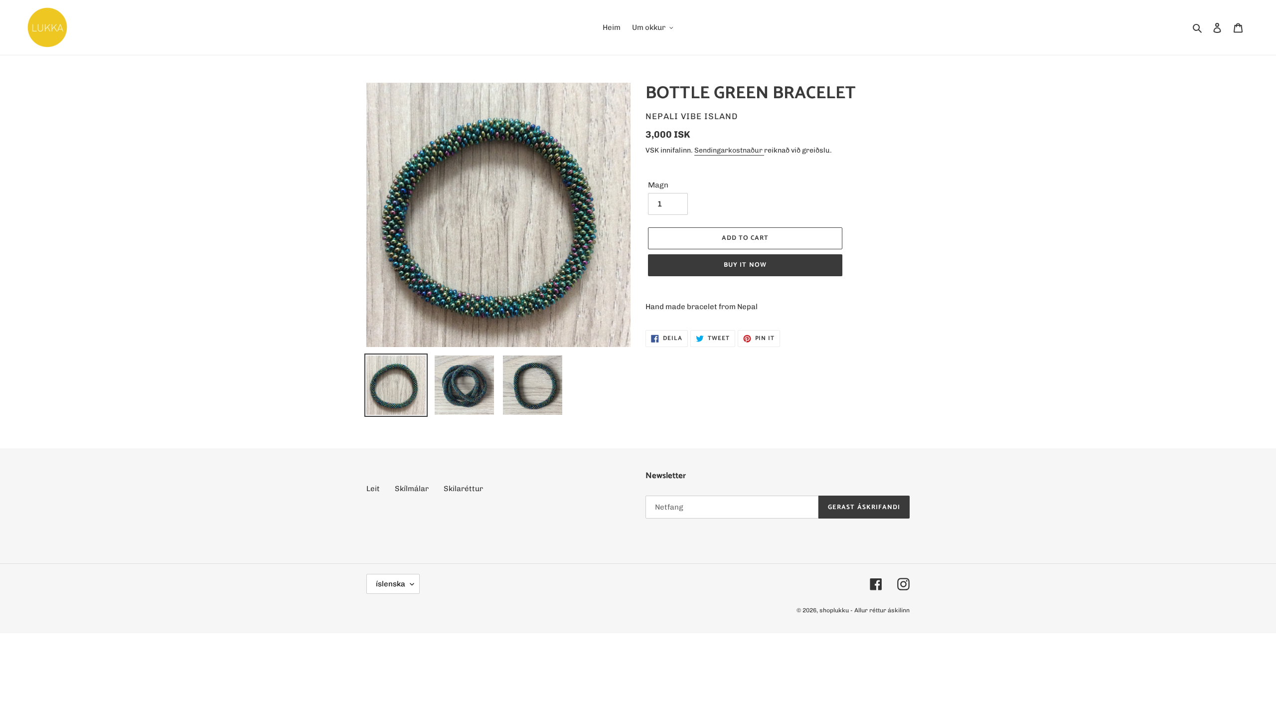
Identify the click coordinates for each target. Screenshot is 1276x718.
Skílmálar (412, 488)
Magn (658, 184)
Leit (373, 488)
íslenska (390, 583)
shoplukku (834, 610)
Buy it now (745, 265)
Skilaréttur (463, 488)
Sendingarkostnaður (729, 150)
